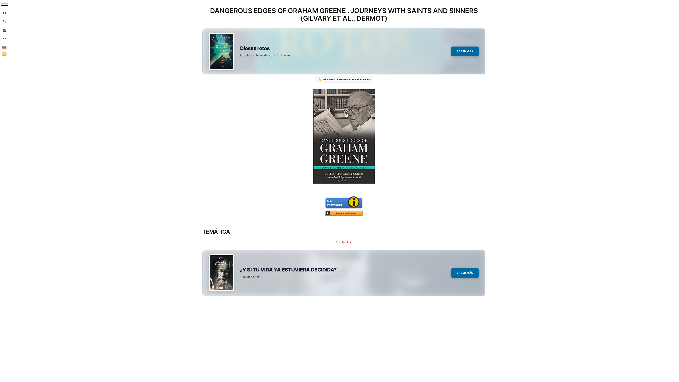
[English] (4, 47)
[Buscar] (4, 21)
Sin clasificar (344, 242)
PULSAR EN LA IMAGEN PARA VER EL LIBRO (344, 79)
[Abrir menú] (4, 4)
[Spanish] (4, 54)
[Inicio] (4, 12)
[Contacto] (4, 39)
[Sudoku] (4, 30)
